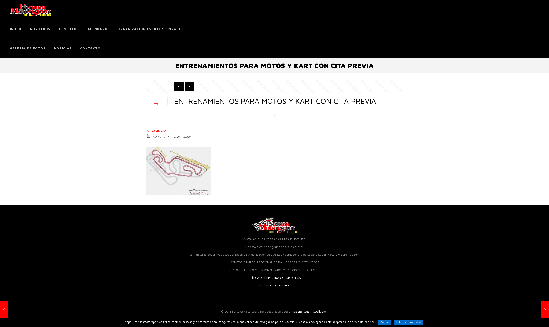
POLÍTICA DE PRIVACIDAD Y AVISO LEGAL (274, 277)
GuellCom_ (320, 311)
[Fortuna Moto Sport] (30, 9)
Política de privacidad (408, 322)
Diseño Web (301, 311)
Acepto (384, 322)
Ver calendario (156, 130)
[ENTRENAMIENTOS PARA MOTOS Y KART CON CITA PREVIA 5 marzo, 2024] (12, 309)
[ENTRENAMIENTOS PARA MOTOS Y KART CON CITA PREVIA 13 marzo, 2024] (536, 309)
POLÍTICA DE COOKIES (274, 285)
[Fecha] (148, 136)
